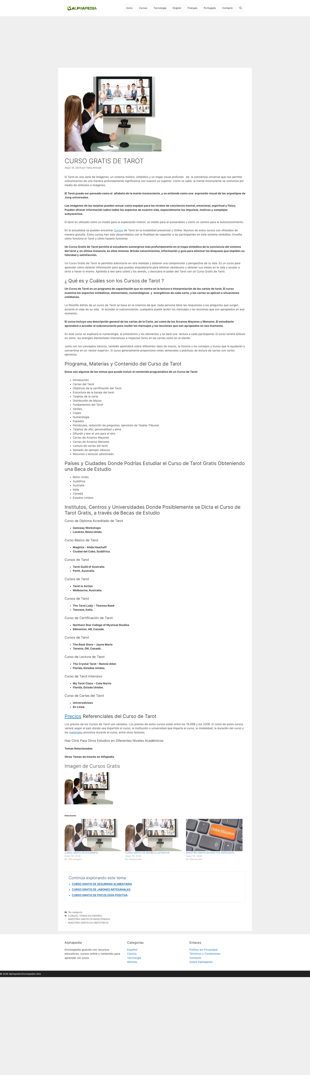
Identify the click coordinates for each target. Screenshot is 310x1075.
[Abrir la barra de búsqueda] (240, 8)
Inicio (129, 8)
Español (132, 949)
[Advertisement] (155, 40)
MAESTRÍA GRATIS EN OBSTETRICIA (88, 922)
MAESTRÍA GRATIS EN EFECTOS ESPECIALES (210, 852)
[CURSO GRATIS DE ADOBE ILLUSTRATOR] (154, 835)
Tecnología (160, 8)
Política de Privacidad (203, 949)
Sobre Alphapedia (201, 962)
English (177, 8)
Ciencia (132, 953)
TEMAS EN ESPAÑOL (90, 915)
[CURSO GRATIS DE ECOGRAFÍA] (93, 835)
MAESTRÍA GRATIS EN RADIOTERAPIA (89, 919)
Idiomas (132, 962)
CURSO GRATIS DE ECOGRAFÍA (81, 852)
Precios (73, 716)
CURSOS (73, 915)
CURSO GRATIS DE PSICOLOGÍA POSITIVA (100, 895)
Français (192, 8)
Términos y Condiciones (204, 953)
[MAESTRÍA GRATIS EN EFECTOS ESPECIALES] (214, 835)
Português (210, 8)
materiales (76, 732)
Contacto (227, 8)
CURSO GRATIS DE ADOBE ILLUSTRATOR (147, 852)
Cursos (143, 8)
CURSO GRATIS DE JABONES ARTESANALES (101, 889)
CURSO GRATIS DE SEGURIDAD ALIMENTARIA (102, 884)
